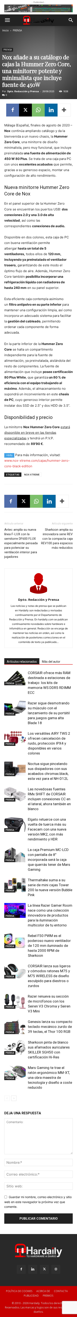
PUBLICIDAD (31, 1295)
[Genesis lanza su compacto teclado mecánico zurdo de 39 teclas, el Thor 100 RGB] (15, 1026)
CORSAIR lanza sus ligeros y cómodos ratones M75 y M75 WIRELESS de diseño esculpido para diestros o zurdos (49, 976)
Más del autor (51, 661)
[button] (7, 20)
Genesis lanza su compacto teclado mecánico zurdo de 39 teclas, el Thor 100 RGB (50, 1027)
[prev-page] (7, 1098)
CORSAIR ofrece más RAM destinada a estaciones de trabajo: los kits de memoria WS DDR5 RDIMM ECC (49, 683)
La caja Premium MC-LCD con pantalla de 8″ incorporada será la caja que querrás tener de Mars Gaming (49, 860)
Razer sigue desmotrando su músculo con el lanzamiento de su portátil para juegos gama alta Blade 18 (49, 713)
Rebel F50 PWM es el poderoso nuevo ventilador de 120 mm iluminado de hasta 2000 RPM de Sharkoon (49, 946)
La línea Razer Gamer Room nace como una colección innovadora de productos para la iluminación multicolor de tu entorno (50, 915)
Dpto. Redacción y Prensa (23, 91)
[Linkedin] (51, 110)
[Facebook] (12, 110)
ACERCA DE (43, 1291)
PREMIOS (48, 1295)
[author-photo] (38, 593)
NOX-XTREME (32, 474)
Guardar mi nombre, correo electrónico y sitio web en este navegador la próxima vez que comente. (38, 1201)
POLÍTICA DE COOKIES (19, 1291)
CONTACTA (61, 1291)
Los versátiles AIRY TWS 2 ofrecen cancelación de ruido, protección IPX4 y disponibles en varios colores (49, 743)
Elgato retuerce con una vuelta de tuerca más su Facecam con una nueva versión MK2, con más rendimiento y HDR (47, 829)
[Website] (56, 1269)
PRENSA (17, 30)
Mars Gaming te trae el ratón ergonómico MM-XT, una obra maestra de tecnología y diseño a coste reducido (50, 1078)
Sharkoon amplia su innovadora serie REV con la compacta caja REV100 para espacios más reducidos (57, 539)
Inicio (5, 30)
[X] (25, 110)
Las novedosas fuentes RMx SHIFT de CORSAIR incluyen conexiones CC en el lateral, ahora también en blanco (49, 799)
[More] (64, 110)
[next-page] (13, 1098)
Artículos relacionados (22, 661)
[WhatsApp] (38, 110)
